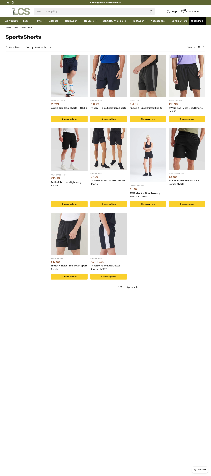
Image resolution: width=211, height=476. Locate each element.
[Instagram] (12, 2)
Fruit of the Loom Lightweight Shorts (67, 184)
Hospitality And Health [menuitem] (113, 21)
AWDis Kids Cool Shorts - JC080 (69, 108)
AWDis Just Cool (58, 101)
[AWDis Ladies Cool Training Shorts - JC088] (148, 155)
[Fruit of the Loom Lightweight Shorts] (69, 149)
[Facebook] (8, 2)
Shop (16, 28)
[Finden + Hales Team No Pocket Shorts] (108, 149)
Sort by (29, 47)
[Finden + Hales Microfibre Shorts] (108, 76)
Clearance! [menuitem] (197, 21)
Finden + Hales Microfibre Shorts (108, 108)
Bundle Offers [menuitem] (179, 21)
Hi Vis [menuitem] (39, 21)
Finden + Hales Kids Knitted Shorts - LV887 (105, 267)
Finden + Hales (96, 101)
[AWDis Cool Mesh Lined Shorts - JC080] (187, 76)
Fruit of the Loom (58, 175)
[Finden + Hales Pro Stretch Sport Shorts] (69, 234)
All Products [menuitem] (12, 21)
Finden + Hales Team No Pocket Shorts (108, 182)
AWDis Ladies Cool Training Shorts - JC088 (145, 194)
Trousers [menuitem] (89, 21)
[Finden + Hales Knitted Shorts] (148, 76)
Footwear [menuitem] (138, 21)
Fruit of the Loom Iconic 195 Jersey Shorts (184, 182)
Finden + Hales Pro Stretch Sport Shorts (69, 267)
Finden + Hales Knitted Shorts (146, 108)
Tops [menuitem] (26, 21)
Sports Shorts (26, 28)
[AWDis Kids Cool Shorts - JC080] (69, 76)
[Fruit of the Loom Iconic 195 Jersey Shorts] (187, 149)
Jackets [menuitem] (53, 21)
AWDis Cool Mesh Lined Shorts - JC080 (186, 109)
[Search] (151, 11)
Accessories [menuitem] (157, 21)
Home (8, 28)
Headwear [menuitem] (71, 21)
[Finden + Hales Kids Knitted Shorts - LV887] (108, 234)
